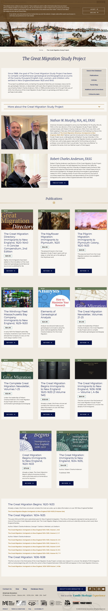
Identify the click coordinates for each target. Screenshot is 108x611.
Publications (94, 75)
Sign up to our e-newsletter (70, 589)
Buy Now (46, 271)
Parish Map (94, 85)
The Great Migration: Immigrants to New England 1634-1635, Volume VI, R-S (34, 550)
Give (17, 589)
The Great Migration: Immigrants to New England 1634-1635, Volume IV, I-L (34, 543)
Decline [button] (93, 12)
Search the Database (94, 71)
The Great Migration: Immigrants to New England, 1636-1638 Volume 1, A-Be (34, 566)
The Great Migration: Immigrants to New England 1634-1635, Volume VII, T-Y (34, 553)
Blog (25, 589)
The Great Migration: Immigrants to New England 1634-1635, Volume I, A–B (34, 530)
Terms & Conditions (18, 609)
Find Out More (58, 183)
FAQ (29, 609)
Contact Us (7, 589)
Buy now (10, 271)
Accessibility (38, 609)
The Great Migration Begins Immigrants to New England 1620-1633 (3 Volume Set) (36, 511)
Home (41, 50)
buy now (65, 483)
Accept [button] (93, 9)
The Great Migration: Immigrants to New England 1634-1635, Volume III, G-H (34, 540)
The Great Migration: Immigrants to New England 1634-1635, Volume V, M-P (34, 546)
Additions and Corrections (94, 89)
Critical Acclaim (94, 94)
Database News (37, 589)
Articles (94, 80)
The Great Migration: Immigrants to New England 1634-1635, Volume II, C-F (34, 533)
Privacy (5, 609)
